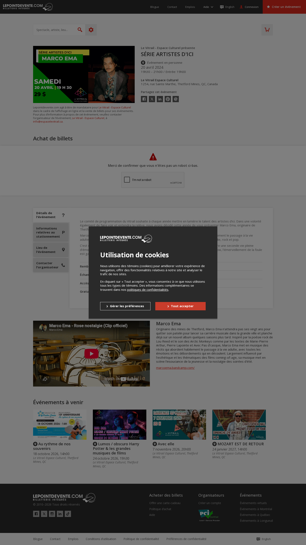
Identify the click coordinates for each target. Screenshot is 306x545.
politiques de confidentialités (147, 289)
